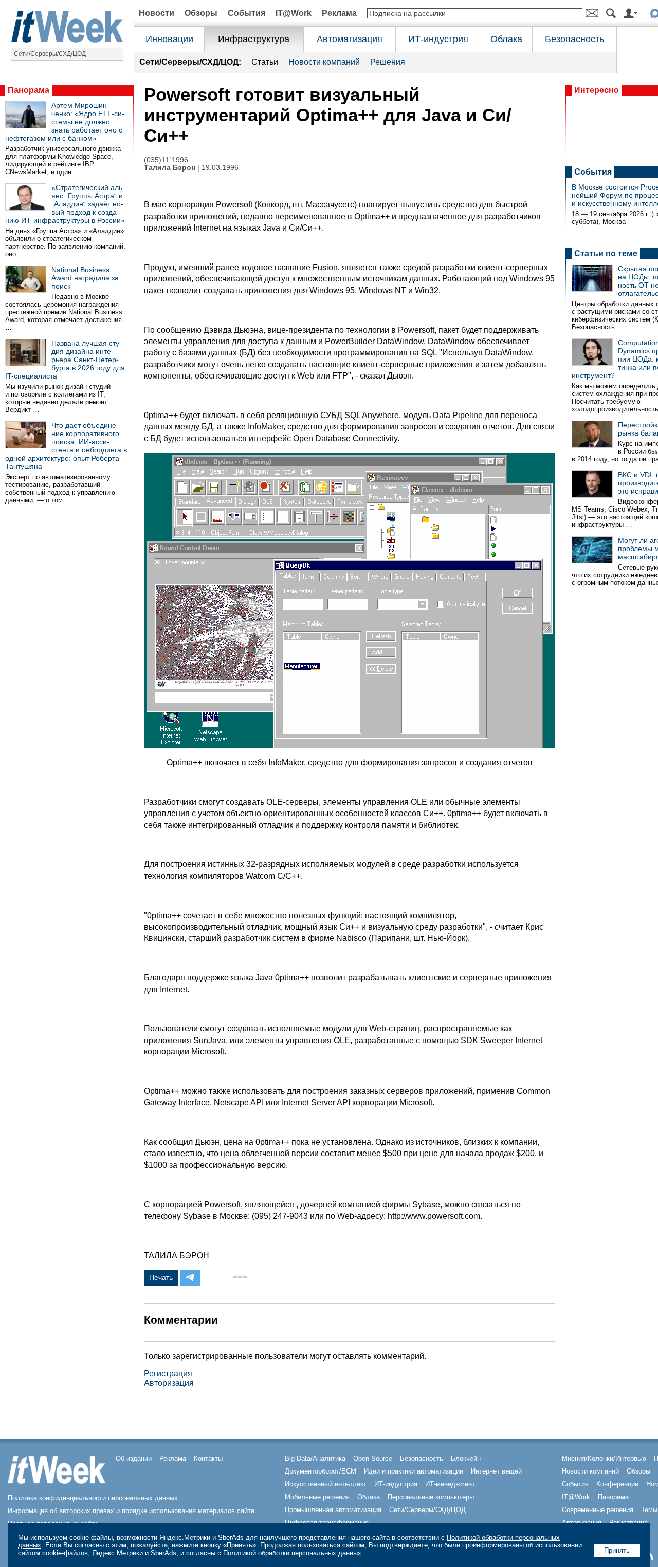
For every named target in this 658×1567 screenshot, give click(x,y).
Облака (506, 39)
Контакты (208, 1458)
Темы (649, 1510)
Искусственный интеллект (326, 1484)
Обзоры (201, 13)
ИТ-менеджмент (450, 1484)
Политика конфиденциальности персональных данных (93, 1498)
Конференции (617, 1484)
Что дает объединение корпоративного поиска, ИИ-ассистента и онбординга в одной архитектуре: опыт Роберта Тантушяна (66, 445)
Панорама (28, 90)
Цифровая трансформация (327, 1522)
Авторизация (169, 1383)
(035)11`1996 (166, 160)
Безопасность (574, 39)
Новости (156, 13)
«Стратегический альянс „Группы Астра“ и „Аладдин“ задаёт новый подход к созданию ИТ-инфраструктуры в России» (65, 203)
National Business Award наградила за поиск (85, 278)
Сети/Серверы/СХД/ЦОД (50, 54)
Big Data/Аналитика (315, 1458)
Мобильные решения (317, 1497)
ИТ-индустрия (438, 39)
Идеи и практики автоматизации (413, 1471)
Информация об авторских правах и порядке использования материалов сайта (131, 1511)
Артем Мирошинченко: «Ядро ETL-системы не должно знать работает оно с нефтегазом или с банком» (64, 121)
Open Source (372, 1458)
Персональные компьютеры (431, 1497)
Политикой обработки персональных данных (292, 1553)
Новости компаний (324, 62)
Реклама (339, 13)
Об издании (134, 1458)
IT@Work (294, 13)
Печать (161, 1277)
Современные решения (597, 1510)
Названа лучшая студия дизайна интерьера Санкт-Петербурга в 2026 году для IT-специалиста (65, 359)
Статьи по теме (605, 253)
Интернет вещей (496, 1471)
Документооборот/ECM (320, 1471)
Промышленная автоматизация (333, 1510)
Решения (387, 62)
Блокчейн (466, 1458)
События (246, 13)
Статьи (264, 62)
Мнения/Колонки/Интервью (604, 1458)
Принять (617, 1550)
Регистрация (168, 1373)
